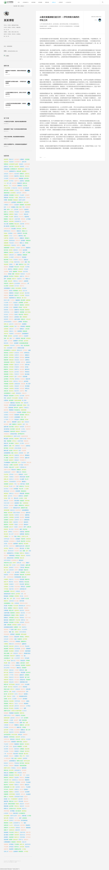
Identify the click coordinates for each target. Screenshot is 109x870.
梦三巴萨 (28, 383)
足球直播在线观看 (8, 627)
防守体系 (21, 340)
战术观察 (21, 524)
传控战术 (16, 419)
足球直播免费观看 (23, 343)
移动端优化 (17, 410)
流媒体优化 (23, 830)
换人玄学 (11, 534)
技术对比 (21, 216)
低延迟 (25, 796)
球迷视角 (16, 166)
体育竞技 (19, 772)
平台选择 (28, 274)
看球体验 (27, 176)
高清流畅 (22, 579)
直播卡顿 (19, 727)
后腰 (5, 624)
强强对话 (15, 608)
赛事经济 (11, 672)
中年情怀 (28, 739)
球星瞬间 (28, 825)
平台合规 (11, 832)
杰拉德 (5, 605)
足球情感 (6, 331)
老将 (22, 402)
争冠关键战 (17, 586)
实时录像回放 (24, 820)
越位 (25, 235)
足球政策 (16, 476)
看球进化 (21, 581)
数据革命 (28, 247)
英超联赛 (6, 364)
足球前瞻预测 (25, 510)
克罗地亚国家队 (8, 321)
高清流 (10, 381)
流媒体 (23, 245)
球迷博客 (22, 517)
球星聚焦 (6, 159)
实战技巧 (6, 515)
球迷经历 (6, 266)
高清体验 (6, 706)
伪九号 (26, 479)
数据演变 (6, 574)
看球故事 (6, 629)
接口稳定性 (18, 811)
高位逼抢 (13, 228)
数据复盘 (15, 200)
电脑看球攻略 (24, 436)
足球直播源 (17, 417)
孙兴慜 (21, 498)
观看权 (10, 746)
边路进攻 (16, 610)
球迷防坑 (16, 581)
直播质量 (16, 455)
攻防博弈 (6, 748)
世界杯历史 (6, 312)
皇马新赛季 (17, 283)
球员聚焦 (16, 479)
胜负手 (16, 801)
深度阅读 (6, 161)
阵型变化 (27, 371)
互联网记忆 (12, 830)
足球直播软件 (25, 333)
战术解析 (23, 240)
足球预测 (6, 257)
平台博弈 (28, 787)
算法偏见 (11, 708)
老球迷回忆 (18, 393)
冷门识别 (28, 612)
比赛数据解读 (7, 842)
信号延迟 (11, 846)
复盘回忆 (11, 484)
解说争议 (11, 763)
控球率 (19, 624)
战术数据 (13, 202)
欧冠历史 (6, 367)
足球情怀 (28, 586)
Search (102, 2)
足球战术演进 (10, 558)
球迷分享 (6, 443)
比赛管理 (11, 388)
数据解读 (22, 166)
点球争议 (13, 663)
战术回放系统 (7, 734)
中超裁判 (6, 579)
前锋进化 (12, 247)
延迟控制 (25, 250)
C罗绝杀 (11, 343)
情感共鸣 (26, 402)
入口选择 (26, 488)
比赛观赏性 (26, 519)
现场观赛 (16, 414)
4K (9, 536)
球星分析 (11, 219)
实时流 (20, 290)
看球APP (14, 278)
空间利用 (21, 703)
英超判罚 (28, 429)
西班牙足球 (22, 476)
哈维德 (16, 527)
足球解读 (6, 414)
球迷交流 (24, 808)
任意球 (18, 660)
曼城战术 (17, 431)
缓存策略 (22, 825)
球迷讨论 (11, 579)
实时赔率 (11, 834)
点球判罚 (26, 596)
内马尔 (10, 235)
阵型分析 (13, 469)
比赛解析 (22, 159)
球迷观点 (22, 305)
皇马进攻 (12, 491)
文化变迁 (15, 302)
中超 (12, 658)
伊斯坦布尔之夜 (8, 562)
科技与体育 (6, 503)
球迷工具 (27, 169)
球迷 (23, 422)
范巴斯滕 (27, 386)
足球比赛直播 (17, 448)
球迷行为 (16, 295)
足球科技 (18, 338)
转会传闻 (17, 402)
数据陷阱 (25, 254)
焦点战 (10, 813)
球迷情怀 (11, 789)
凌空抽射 (21, 569)
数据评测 (27, 579)
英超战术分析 (22, 197)
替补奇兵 (16, 534)
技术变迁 (23, 737)
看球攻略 (11, 221)
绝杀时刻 (10, 686)
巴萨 (14, 338)
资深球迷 (11, 309)
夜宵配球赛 (6, 787)
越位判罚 (16, 390)
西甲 (5, 278)
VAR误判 (16, 467)
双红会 (5, 274)
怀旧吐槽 (16, 775)
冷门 (10, 185)
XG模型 (6, 407)
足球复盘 (9, 278)
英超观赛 (17, 634)
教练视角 (6, 343)
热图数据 (11, 713)
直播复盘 (20, 734)
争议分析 (16, 266)
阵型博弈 (11, 524)
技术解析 (26, 717)
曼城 (20, 207)
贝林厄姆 (25, 307)
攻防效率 (17, 737)
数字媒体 (6, 448)
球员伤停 (16, 493)
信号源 (26, 367)
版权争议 (16, 176)
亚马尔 (21, 708)
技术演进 (16, 252)
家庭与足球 (6, 689)
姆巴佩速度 (12, 684)
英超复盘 (27, 493)
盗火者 (15, 746)
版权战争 (11, 295)
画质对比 (28, 512)
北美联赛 (15, 851)
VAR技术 (17, 247)
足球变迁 (11, 820)
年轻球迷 (18, 598)
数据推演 (25, 316)
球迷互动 (12, 510)
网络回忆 (6, 529)
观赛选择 (17, 274)
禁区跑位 (27, 744)
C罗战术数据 (7, 188)
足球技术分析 (12, 808)
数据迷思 (25, 331)
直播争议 (14, 424)
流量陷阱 (26, 608)
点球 (12, 536)
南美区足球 (19, 405)
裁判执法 (27, 584)
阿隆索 (16, 524)
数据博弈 (22, 615)
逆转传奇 (16, 706)
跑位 (12, 498)
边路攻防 (12, 717)
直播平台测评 (17, 436)
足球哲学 (11, 376)
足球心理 (6, 820)
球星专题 (11, 589)
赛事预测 (6, 822)
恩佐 (12, 603)
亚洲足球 (16, 352)
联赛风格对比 (7, 231)
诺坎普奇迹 (6, 429)
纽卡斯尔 (22, 364)
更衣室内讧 (16, 531)
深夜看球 (15, 307)
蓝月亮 (20, 686)
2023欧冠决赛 (7, 758)
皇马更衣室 (11, 694)
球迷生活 (21, 264)
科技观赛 (6, 527)
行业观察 (22, 295)
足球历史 (27, 211)
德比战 (28, 412)
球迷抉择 (19, 768)
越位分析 (24, 577)
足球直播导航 (7, 453)
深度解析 (21, 164)
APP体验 (26, 851)
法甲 (28, 453)
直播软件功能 (24, 507)
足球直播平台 (26, 2)
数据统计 (6, 219)
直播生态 (9, 422)
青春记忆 (23, 319)
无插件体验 (22, 832)
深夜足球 (22, 660)
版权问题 (15, 813)
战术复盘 (16, 159)
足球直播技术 (7, 288)
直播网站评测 (7, 202)
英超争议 (6, 632)
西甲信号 (16, 407)
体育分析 (15, 450)
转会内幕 (15, 753)
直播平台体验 (7, 741)
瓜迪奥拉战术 (7, 472)
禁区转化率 (11, 550)
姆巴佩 (10, 250)
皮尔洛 (9, 698)
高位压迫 (11, 197)
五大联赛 (11, 257)
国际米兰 (6, 185)
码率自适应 (17, 825)
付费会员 (16, 426)
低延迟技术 (22, 732)
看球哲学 (22, 806)
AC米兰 (26, 474)
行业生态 (25, 185)
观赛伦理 (26, 464)
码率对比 (16, 846)
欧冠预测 (14, 183)
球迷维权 (11, 784)
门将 (5, 753)
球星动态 (11, 670)
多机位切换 (14, 734)
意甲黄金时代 (21, 433)
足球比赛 (11, 569)
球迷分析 (16, 305)
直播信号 (6, 827)
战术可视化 (28, 312)
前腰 (21, 722)
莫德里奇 (6, 319)
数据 (30, 550)
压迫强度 (27, 777)
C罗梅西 (28, 660)
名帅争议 (6, 548)
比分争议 (16, 395)
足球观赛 (16, 209)
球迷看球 (26, 703)
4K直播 (11, 488)
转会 (22, 345)
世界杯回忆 (12, 737)
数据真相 (16, 744)
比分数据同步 (22, 813)
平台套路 (16, 844)
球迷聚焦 (11, 849)
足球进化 (28, 445)
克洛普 (26, 419)
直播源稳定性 (7, 245)
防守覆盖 (12, 811)
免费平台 (16, 180)
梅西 (5, 207)
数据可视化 (17, 262)
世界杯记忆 (6, 739)
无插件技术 (12, 546)
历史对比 (24, 221)
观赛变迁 (22, 328)
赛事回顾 (6, 405)
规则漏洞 (16, 388)
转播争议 (16, 725)
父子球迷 (28, 219)
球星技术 (22, 803)
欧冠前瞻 (6, 305)
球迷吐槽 (17, 429)
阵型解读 (24, 412)
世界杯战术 (6, 538)
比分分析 (16, 173)
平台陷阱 (28, 782)
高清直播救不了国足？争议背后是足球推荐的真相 (15, 129)
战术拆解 (15, 336)
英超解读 (11, 584)
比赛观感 (6, 610)
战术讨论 (11, 324)
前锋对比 (21, 495)
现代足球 (22, 386)
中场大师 (17, 739)
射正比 (5, 550)
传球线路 (17, 641)
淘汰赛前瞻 (17, 648)
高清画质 (11, 266)
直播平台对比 (7, 710)
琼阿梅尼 (12, 634)
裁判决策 (6, 818)
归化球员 (6, 476)
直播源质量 (6, 169)
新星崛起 (16, 708)
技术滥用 (12, 429)
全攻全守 (9, 398)
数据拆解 (6, 682)
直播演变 (25, 734)
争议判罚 (12, 345)
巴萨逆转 (11, 367)
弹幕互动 (11, 493)
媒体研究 (26, 522)
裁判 (5, 422)
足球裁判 (19, 376)
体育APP (12, 689)
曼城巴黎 (6, 801)
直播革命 (21, 209)
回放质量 (10, 543)
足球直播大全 (12, 541)
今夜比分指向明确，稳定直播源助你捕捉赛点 (14, 136)
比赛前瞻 (11, 326)
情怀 (28, 264)
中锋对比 (22, 445)
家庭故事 (27, 622)
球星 (5, 441)
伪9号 (10, 271)
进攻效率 (6, 180)
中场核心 (11, 374)
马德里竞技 (25, 503)
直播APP (6, 830)
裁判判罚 (23, 247)
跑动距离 (15, 464)
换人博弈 (12, 787)
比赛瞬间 (16, 627)
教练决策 (6, 450)
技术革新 (25, 639)
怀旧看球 (10, 605)
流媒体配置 (23, 410)
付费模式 (6, 536)
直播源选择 (17, 383)
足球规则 (11, 355)
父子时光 (16, 190)
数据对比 (26, 407)
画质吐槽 (6, 426)
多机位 (13, 288)
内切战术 (16, 293)
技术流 (10, 290)
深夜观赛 (11, 701)
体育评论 (6, 333)
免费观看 (27, 357)
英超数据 (22, 312)
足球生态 (28, 605)
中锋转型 (23, 701)
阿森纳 (5, 233)
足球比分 (54, 2)
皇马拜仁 (17, 572)
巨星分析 (24, 842)
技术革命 (23, 462)
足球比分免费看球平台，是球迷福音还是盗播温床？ (16, 144)
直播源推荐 (6, 247)
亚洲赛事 (11, 417)
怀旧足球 (22, 309)
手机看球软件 (14, 799)
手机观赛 (17, 362)
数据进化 (22, 777)
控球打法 (11, 204)
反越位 (22, 684)
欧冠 (17, 207)
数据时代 (16, 312)
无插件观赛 (17, 219)
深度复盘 (16, 674)
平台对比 (27, 646)
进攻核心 (22, 636)
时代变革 (27, 658)
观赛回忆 (22, 190)
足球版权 (27, 674)
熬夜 (15, 536)
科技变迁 (16, 751)
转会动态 (26, 581)
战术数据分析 (17, 257)
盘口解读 (11, 443)
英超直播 (6, 374)
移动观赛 (23, 672)
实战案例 (11, 457)
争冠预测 (23, 665)
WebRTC (11, 825)
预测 (23, 207)
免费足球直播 (17, 400)
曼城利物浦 (6, 192)
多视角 (20, 250)
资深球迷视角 (17, 577)
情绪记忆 (11, 756)
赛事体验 (11, 581)
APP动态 (11, 262)
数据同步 (6, 369)
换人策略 (24, 400)
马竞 (22, 593)
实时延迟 (6, 314)
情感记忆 (6, 221)
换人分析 (28, 729)
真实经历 (6, 534)
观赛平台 (19, 245)
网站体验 (26, 799)
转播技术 (6, 254)
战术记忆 (27, 443)
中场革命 (15, 259)
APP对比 (28, 572)
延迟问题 (11, 426)
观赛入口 (6, 796)
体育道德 (22, 388)
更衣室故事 (26, 345)
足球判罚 (16, 519)
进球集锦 (24, 324)
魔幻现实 (26, 753)
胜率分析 (21, 670)
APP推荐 (16, 670)
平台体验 (6, 262)
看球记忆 (19, 297)
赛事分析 (21, 381)
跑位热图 (25, 271)
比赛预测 (24, 192)
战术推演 (23, 648)
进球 (25, 593)
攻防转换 (27, 517)
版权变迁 (17, 684)
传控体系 (25, 686)
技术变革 (24, 448)
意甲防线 (11, 314)
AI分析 (12, 312)
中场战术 (22, 751)
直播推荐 (24, 171)
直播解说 (17, 655)
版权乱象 (6, 620)
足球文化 (27, 173)
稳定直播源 (27, 204)
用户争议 (6, 546)
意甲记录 (6, 190)
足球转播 (22, 223)
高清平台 (10, 269)
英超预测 (27, 190)
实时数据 (24, 288)
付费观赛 (6, 725)
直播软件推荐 (17, 324)
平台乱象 (22, 266)
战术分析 (24, 161)
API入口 (16, 818)
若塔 (20, 720)
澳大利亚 (6, 355)
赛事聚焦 (21, 851)
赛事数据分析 (22, 605)
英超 (5, 209)
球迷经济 (16, 457)
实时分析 (23, 794)
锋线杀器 (24, 720)
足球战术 (6, 173)
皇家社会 (25, 183)
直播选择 (11, 765)
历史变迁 (16, 195)
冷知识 (23, 562)
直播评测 (16, 309)
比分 (21, 550)
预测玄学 (19, 233)
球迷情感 (11, 837)
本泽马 (16, 694)
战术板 (10, 450)
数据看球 (11, 410)
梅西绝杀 (11, 567)
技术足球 (26, 202)
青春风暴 (24, 815)
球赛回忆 (27, 636)
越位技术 (27, 751)
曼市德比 (24, 469)
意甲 (24, 252)
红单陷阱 (6, 813)
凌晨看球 (20, 527)
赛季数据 (22, 357)
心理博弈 (20, 321)
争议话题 (25, 233)
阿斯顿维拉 (12, 555)
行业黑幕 (6, 302)
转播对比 (16, 784)
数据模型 (28, 665)
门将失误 (22, 567)
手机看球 (16, 211)
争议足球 (22, 584)
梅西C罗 (6, 581)
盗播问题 (6, 276)
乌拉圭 (16, 703)
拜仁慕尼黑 (6, 226)
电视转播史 (17, 672)
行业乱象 (6, 751)
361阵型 (29, 815)
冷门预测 (27, 548)
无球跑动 (13, 207)
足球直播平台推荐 (13, 164)
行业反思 (6, 460)
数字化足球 (27, 760)
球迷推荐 (6, 648)
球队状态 (22, 548)
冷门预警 (28, 252)
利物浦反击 (6, 433)
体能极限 (16, 386)
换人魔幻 (16, 601)
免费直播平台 (17, 770)
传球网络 (6, 293)
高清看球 (17, 782)
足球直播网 (9, 348)
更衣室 (15, 348)
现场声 (23, 598)
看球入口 (22, 243)
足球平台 (15, 235)
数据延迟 (26, 314)
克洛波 (5, 498)
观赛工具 (6, 324)
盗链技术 (21, 674)
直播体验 (6, 252)
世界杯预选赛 (12, 405)
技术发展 (22, 395)
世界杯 (14, 562)
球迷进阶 (10, 281)
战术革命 (26, 340)
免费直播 (33, 2)
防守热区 (11, 180)
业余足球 (22, 791)
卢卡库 (12, 572)
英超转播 (10, 407)
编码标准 (24, 768)
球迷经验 (13, 245)
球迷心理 (11, 467)
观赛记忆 (27, 414)
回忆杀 (19, 629)
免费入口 (6, 211)
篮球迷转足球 (7, 593)
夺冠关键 (11, 243)
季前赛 (5, 663)
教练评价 (11, 548)
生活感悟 (6, 178)
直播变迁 (27, 355)
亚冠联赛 (16, 343)
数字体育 (22, 601)
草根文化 (16, 806)
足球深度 (16, 316)
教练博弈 (14, 422)
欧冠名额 (10, 512)
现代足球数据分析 (8, 436)
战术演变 (16, 371)
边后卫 (19, 422)
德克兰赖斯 (6, 653)
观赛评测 (22, 713)
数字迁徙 (6, 672)
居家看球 (22, 414)
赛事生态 (6, 770)
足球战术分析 (7, 228)
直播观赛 (27, 207)
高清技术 (27, 422)
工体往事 (27, 328)
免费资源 (27, 531)
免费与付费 (14, 462)
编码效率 (17, 830)
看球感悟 (13, 741)
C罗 (14, 264)
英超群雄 (11, 223)
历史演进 (23, 715)
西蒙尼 (10, 522)
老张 (24, 278)
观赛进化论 (19, 350)
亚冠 (25, 264)
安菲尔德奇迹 (7, 560)
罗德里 (5, 336)
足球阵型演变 (10, 577)
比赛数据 (22, 367)
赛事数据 (15, 290)
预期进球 (6, 197)
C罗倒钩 (24, 727)
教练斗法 (19, 472)
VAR (5, 183)
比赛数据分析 (23, 467)
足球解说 (11, 639)
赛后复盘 (6, 438)
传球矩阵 (17, 794)
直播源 (15, 233)
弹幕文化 (11, 703)
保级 (5, 598)
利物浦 (28, 197)
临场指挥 (22, 426)
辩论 (24, 722)
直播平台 (11, 173)
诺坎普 (12, 503)
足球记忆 (22, 355)
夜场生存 (17, 717)
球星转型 (20, 188)
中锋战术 (6, 388)
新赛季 (10, 839)
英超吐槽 (6, 381)
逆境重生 (6, 837)
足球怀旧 (22, 390)
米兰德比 (22, 443)
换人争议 (11, 529)
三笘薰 (25, 498)
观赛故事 (17, 445)
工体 (26, 615)
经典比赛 (11, 254)
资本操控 (11, 574)
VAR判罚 (16, 584)
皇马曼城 (6, 834)
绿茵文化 (6, 808)
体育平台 (6, 691)
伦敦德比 (6, 586)
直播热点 (11, 791)
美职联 (28, 438)
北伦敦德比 (13, 192)
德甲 (21, 252)
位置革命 (6, 400)
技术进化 (6, 250)
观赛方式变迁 (20, 760)
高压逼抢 (21, 398)
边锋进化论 (23, 283)
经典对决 (21, 486)
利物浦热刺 (6, 431)
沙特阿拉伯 (26, 352)
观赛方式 (12, 362)
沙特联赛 (11, 190)
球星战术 (23, 555)
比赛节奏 (24, 228)
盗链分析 (27, 457)
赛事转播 (11, 648)
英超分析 (6, 500)
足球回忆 (17, 612)
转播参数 (6, 794)
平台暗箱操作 (7, 462)
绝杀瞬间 (17, 787)
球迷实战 (6, 701)
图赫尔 (27, 562)
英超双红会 (15, 780)
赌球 (15, 331)
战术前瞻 (16, 517)
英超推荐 (24, 667)
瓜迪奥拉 (6, 240)
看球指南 (10, 200)
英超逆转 (16, 529)
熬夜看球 (22, 326)
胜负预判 (11, 770)
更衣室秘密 (9, 753)
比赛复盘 (16, 357)
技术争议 (11, 276)
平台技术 (21, 214)
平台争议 (6, 467)
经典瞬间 (19, 758)
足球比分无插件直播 (16, 710)
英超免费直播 (23, 765)
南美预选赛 (6, 717)
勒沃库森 (27, 374)
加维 (10, 691)
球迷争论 (23, 591)
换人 (13, 632)
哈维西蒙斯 (6, 591)
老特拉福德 (23, 634)
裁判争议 (21, 235)
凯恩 (15, 758)
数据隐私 (16, 276)
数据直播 (21, 178)
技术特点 (22, 515)
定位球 (5, 803)
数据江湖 (11, 643)
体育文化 (23, 362)
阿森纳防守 (23, 431)
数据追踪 (26, 441)
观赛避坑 (17, 827)
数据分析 (11, 159)
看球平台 (22, 285)
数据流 (16, 214)
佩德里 (5, 495)
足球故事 (6, 328)
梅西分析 (6, 684)
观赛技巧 (22, 173)
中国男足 (11, 476)
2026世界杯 (6, 402)
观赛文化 (15, 281)
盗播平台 (22, 276)
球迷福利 (6, 775)
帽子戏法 (22, 484)
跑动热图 (6, 259)
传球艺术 (16, 374)
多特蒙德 (12, 226)
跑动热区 (23, 612)
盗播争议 (21, 407)
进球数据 (11, 744)
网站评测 (21, 314)
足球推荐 (61, 2)
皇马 (15, 254)
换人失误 (6, 565)
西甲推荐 (24, 770)
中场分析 (28, 319)
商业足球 (11, 775)
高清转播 (25, 376)
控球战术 (21, 474)
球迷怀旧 (21, 543)
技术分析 (19, 192)
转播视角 (27, 610)
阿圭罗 (5, 686)
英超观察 (11, 383)
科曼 (22, 655)
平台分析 (21, 488)
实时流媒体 (6, 815)
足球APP (11, 527)
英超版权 (6, 703)
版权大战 (13, 660)
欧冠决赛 (19, 171)
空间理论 (16, 548)
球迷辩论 (19, 424)
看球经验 (6, 737)
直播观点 (10, 608)
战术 (27, 550)
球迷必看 (11, 682)
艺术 (10, 780)
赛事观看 (19, 842)
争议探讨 (6, 765)
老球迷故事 (6, 362)
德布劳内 (11, 319)
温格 (10, 445)
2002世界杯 (24, 629)
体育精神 (22, 622)
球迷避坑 (13, 842)
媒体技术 (26, 524)
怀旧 (15, 484)
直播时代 (21, 653)
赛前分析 (11, 801)
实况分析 (22, 211)
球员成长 (16, 765)
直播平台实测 (7, 715)
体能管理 (15, 522)
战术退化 (23, 512)
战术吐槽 (27, 725)
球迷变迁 (22, 744)
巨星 (23, 226)
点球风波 (22, 531)
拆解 (26, 670)
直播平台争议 (7, 768)
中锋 (25, 417)
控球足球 (15, 653)
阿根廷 (24, 405)
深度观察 (16, 503)
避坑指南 (16, 574)
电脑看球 (15, 271)
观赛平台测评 (13, 815)
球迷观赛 (6, 839)
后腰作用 (11, 283)
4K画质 (13, 393)
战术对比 (10, 495)
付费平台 (23, 739)
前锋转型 (21, 269)
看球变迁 (21, 259)
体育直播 (11, 617)
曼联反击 (19, 667)
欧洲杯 (27, 476)
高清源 (5, 799)
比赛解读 (6, 204)
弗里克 (22, 658)
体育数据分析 (14, 560)
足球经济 (11, 352)
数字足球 (6, 732)
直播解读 (6, 235)
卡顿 (24, 775)
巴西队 (13, 696)
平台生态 (16, 763)
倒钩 (9, 663)
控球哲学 (22, 359)
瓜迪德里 (24, 450)
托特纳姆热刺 (12, 481)
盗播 (29, 350)
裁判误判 (22, 663)
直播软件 (21, 281)
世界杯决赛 (12, 641)
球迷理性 (16, 777)
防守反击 (19, 228)
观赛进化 (16, 216)
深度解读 (11, 333)
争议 (29, 262)
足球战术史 (22, 679)
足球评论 (28, 362)
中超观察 (6, 584)
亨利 (13, 445)
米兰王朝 (6, 223)
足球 (10, 424)
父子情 (10, 507)
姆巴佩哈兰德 (12, 727)
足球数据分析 (13, 169)
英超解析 (22, 204)
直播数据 (11, 772)
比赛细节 (13, 472)
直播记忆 (11, 331)
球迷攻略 (11, 515)
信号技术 (25, 350)
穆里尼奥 (6, 522)
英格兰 (19, 536)
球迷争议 (19, 278)
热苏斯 (27, 484)
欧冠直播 (19, 808)
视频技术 (22, 371)
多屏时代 (6, 782)
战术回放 (22, 846)
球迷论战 (6, 708)
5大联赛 (11, 720)
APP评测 (11, 674)
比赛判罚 (16, 355)
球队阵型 (26, 178)
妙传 (5, 696)
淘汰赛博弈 (27, 574)
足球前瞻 (6, 376)
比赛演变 (16, 791)
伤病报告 (22, 500)
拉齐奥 (13, 565)
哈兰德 (8, 207)
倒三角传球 (18, 226)
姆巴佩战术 (6, 491)
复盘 (15, 639)
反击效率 (19, 698)
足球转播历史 (12, 760)
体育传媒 (27, 500)
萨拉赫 (20, 307)
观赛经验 (15, 250)
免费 (27, 722)
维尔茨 (13, 593)
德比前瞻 (16, 500)
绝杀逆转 (6, 424)
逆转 (15, 376)
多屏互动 (15, 381)
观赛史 (13, 715)
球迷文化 (22, 176)
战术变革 (6, 729)
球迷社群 (23, 338)
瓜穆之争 (27, 546)
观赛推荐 (28, 648)
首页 (19, 2)
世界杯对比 (12, 782)
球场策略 (22, 651)
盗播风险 (24, 643)
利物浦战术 (13, 667)
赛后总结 (16, 223)
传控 (5, 398)
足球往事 (13, 350)
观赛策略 (6, 722)
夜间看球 (25, 698)
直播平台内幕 (7, 469)
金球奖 (8, 572)
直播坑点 (23, 729)
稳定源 (10, 851)
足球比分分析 (24, 536)
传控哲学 (6, 555)
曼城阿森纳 (12, 240)
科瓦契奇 (6, 412)
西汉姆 (21, 596)
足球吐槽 (11, 601)
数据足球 (19, 183)
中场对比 (24, 472)
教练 (10, 632)
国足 (12, 453)
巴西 (28, 405)
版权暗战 (24, 811)
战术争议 (6, 517)
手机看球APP (23, 460)
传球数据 (6, 383)
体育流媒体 (6, 655)
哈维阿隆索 (27, 651)
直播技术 (22, 238)
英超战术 (16, 460)
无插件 (22, 262)
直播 (24, 550)
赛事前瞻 (22, 493)
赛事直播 (21, 801)
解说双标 (22, 610)
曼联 (13, 274)
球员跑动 (25, 321)
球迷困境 (6, 832)
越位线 (21, 789)
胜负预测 (11, 305)
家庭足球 (6, 417)
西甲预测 (28, 834)
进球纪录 (17, 689)
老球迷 (26, 243)
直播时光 (21, 336)
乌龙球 (18, 565)
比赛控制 (9, 624)
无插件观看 (20, 441)
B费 (8, 338)
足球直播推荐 (17, 333)
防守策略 (16, 622)
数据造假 (28, 326)
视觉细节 (16, 720)
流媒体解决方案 (23, 682)
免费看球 (6, 176)
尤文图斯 (14, 698)
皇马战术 (22, 293)
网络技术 (6, 763)
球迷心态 (6, 772)
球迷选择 (14, 185)
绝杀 (18, 326)
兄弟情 (5, 281)
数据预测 (27, 309)
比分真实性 (12, 827)
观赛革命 (6, 290)
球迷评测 (11, 732)
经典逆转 (6, 756)
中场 (22, 417)
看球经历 (22, 274)
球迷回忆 (26, 209)
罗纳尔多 (15, 495)
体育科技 (11, 211)
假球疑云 (13, 768)
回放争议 (24, 627)
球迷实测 (11, 677)
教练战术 (27, 567)
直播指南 (6, 844)
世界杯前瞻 (12, 794)
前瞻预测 (11, 214)
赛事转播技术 (21, 169)
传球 (15, 772)
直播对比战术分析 (19, 546)
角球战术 (26, 801)
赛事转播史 (6, 811)
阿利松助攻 (6, 634)
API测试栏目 (68, 2)
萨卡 (24, 756)
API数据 (6, 216)
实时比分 (14, 441)
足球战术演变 (13, 433)
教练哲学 (12, 655)
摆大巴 (21, 519)
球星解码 (16, 438)
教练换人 (24, 481)
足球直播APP (20, 202)
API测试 (27, 166)
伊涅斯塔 (16, 367)
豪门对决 (24, 297)
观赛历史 (11, 252)
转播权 (17, 615)
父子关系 (16, 328)
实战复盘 (28, 794)
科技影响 (11, 818)
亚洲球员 (11, 500)
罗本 (26, 390)
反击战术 (16, 204)
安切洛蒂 (11, 448)
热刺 (15, 326)
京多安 (16, 314)
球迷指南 (11, 505)
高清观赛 (17, 491)
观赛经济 (6, 295)
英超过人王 (24, 231)
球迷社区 (19, 231)
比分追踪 (27, 684)
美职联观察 (6, 510)
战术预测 (17, 593)
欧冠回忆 (6, 567)
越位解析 (11, 400)
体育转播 (16, 558)
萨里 (10, 565)
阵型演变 (24, 257)
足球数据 (10, 233)
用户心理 (9, 183)
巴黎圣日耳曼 (20, 348)
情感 (18, 484)
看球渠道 (6, 622)
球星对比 (26, 569)
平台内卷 (17, 620)
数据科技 (6, 214)
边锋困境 (24, 818)
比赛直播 (11, 517)
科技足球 (21, 753)
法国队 (27, 701)
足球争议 (22, 180)
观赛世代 (6, 445)
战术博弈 (11, 806)
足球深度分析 (23, 589)
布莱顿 (5, 200)
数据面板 (6, 309)
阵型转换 (11, 414)
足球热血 (17, 345)
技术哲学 (21, 522)
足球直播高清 (7, 393)
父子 (12, 209)
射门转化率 (26, 188)
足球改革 (11, 238)
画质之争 (22, 844)
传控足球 (16, 359)
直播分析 (27, 276)
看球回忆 (10, 336)
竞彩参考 (16, 589)
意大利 (5, 694)
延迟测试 (6, 488)
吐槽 (5, 572)
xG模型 (16, 197)
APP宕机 (11, 729)
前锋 (5, 338)
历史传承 (6, 474)
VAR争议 (12, 300)
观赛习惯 (28, 832)
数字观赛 (19, 481)
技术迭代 (28, 672)
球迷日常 (28, 379)
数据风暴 (27, 763)
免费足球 (6, 825)
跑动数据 (11, 651)
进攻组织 (20, 271)
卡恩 (17, 696)
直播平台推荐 (22, 200)
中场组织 (26, 269)
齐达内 (10, 259)
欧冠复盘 (6, 596)
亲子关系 (16, 285)
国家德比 (6, 524)
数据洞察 (6, 359)
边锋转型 (26, 281)
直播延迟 (16, 682)
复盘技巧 (11, 460)
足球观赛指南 (17, 643)
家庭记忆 (26, 259)
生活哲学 (26, 336)
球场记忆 (23, 586)
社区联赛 (27, 791)
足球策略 (21, 302)
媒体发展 (11, 357)
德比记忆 (16, 498)
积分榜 (10, 486)
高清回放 (22, 379)
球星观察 (6, 316)
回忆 (5, 553)
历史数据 (6, 727)
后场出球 (6, 639)
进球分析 (6, 390)
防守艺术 (6, 505)
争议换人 (22, 565)
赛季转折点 (21, 505)
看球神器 (16, 732)
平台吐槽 (15, 605)
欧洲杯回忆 (18, 510)
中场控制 (19, 412)
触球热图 (6, 410)
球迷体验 (26, 216)
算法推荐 (26, 543)
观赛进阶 (15, 269)
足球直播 (27, 159)
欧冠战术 (21, 560)
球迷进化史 (22, 834)
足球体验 (17, 665)
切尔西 (5, 269)
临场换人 (26, 694)
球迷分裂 (29, 462)
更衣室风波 (6, 665)
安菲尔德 (27, 364)
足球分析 (17, 240)
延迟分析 (25, 290)
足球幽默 (17, 538)
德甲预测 (27, 223)
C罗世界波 (11, 379)
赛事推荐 (22, 572)
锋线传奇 (15, 686)
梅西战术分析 (16, 507)
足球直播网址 (7, 603)
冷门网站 (12, 665)
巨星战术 (27, 295)
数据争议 (6, 641)
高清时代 (17, 715)
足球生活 (11, 479)
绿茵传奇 (6, 849)
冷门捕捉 (6, 457)
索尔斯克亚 (27, 426)
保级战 (5, 512)
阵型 (9, 498)
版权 (26, 262)
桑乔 (20, 818)
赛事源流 (6, 493)
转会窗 (13, 691)
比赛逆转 (14, 321)
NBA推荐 (22, 479)
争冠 (12, 758)
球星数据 (9, 441)
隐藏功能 (12, 402)
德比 (21, 503)
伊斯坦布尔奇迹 (23, 603)
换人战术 (11, 725)
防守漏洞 (16, 722)
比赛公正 (16, 832)
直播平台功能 (23, 438)
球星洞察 (21, 608)
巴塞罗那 (27, 395)
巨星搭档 (22, 374)
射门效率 (6, 746)
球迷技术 (26, 839)
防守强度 (21, 464)
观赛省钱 (6, 720)
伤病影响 (19, 639)
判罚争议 (16, 567)
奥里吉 (17, 632)
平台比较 (27, 486)
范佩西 (5, 698)
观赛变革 (11, 777)
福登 (5, 558)
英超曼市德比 (27, 653)
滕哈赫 (24, 772)
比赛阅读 (22, 419)
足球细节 (26, 495)
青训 (5, 348)
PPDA (19, 462)
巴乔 (27, 691)
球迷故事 (11, 161)
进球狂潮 (28, 538)
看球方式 (16, 837)
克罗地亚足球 (12, 412)
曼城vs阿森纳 (16, 512)
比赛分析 (11, 328)
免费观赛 (15, 543)
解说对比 (13, 231)
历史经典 (27, 806)
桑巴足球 (22, 646)
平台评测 (6, 171)
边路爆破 (6, 271)
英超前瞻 (23, 383)
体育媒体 (28, 338)
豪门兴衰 (27, 677)
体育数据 (11, 596)
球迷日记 (24, 624)
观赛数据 (22, 457)
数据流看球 (21, 780)
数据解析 (6, 297)
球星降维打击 (12, 297)
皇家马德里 (17, 319)
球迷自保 (22, 574)
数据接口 (27, 553)
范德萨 (27, 663)
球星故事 (27, 846)
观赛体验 (6, 164)
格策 (15, 629)
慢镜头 (18, 663)
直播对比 (11, 316)
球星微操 (6, 791)
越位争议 (11, 390)
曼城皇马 (27, 238)
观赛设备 (22, 455)
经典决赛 (11, 706)
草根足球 (6, 395)
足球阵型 (11, 519)
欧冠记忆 (27, 784)
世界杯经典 (17, 701)
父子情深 (6, 419)
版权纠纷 (15, 839)
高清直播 (40, 2)
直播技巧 (19, 469)
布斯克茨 (6, 283)
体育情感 (14, 624)
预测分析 (23, 827)
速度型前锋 (27, 844)
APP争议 (28, 706)
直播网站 (22, 784)
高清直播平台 (17, 161)
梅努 (25, 708)
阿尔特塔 (26, 398)
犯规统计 (26, 789)
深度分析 (16, 364)
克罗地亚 (11, 474)
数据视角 (28, 827)
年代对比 (6, 789)
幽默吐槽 (28, 565)
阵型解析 (11, 364)
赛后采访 (12, 538)
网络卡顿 (11, 455)
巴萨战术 (6, 670)
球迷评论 (23, 689)
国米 (21, 316)
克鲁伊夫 (6, 481)
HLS (9, 799)
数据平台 (6, 760)
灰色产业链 (27, 617)
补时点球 (6, 486)
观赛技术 (27, 505)
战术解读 (6, 379)
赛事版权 (22, 617)
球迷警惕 (19, 331)
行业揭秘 (27, 266)
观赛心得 (6, 479)
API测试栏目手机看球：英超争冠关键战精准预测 (15, 121)
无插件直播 (27, 164)
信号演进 (28, 837)
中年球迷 (16, 553)
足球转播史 (22, 837)
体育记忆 (27, 388)
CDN (22, 717)
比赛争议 (27, 359)
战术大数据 (17, 820)
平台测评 (16, 550)
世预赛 (21, 352)
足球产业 (21, 839)
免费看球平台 (12, 171)
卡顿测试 (6, 677)
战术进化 (11, 438)
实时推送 (11, 844)
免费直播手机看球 (18, 796)
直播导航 (27, 515)
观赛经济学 (12, 620)
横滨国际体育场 (23, 696)
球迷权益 (6, 352)
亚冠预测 (6, 326)
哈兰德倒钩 (17, 729)
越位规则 (23, 300)
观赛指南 (47, 2)
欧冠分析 (22, 558)
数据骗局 (6, 713)
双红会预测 (6, 667)
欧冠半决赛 (6, 300)
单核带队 (28, 555)
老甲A (8, 209)
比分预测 (6, 285)
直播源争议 (23, 641)
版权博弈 (20, 799)
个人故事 (11, 629)
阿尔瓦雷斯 (15, 398)
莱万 (21, 775)
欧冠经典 (11, 395)
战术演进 (6, 674)
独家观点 (19, 254)
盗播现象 (28, 300)
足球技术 (6, 357)
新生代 (10, 302)
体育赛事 (16, 596)
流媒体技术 (22, 706)
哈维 (20, 450)
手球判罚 (23, 538)
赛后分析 (11, 610)
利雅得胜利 (6, 345)
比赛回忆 (16, 756)
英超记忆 (24, 393)
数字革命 (22, 763)
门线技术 (16, 443)
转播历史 (16, 789)
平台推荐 (22, 195)
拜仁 (5, 577)
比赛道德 (16, 651)
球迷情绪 (6, 541)
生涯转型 (16, 515)
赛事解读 (27, 455)
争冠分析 (26, 214)
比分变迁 (24, 710)
